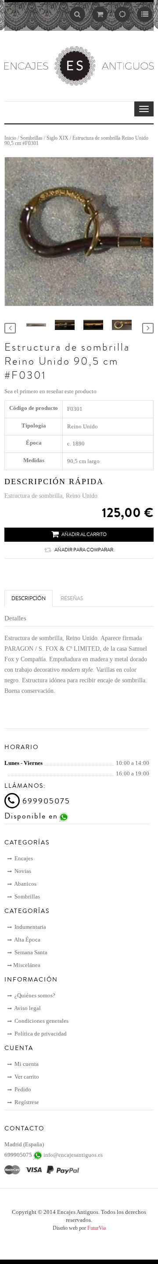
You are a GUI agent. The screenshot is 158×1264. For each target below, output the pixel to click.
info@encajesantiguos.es (73, 1155)
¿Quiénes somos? (34, 995)
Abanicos (24, 883)
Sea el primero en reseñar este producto (50, 391)
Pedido (22, 1089)
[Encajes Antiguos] (79, 65)
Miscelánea (26, 965)
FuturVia (96, 1228)
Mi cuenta (26, 1064)
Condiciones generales (40, 1021)
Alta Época (26, 939)
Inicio (10, 138)
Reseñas (72, 598)
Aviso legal (27, 1008)
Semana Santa (30, 952)
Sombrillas (31, 138)
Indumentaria (29, 927)
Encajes (23, 858)
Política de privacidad (40, 1033)
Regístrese (26, 1102)
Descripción (28, 598)
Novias (22, 871)
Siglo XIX (57, 138)
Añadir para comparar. (84, 550)
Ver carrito (26, 1076)
